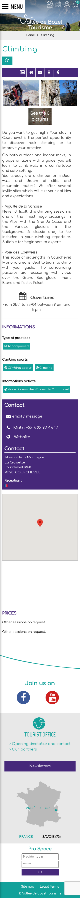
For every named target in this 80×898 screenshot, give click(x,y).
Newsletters (40, 766)
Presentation (31, 74)
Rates (57, 74)
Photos (22, 74)
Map (48, 74)
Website (22, 437)
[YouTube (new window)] (54, 697)
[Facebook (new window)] (25, 697)
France (26, 836)
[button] (40, 523)
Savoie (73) (51, 836)
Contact (40, 74)
